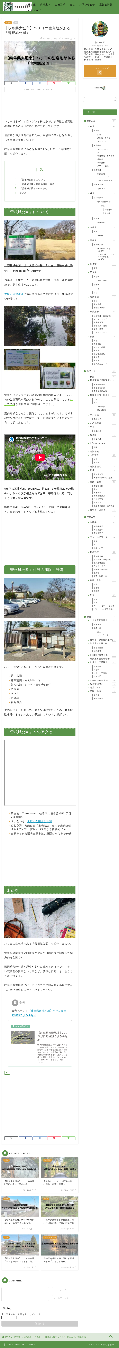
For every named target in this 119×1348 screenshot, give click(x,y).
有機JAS (101, 189)
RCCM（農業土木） (102, 655)
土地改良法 (98, 474)
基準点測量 (98, 648)
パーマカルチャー (104, 180)
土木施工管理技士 (102, 620)
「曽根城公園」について (32, 179)
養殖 (96, 232)
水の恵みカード (100, 364)
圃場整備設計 (99, 388)
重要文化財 (98, 486)
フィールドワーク (102, 537)
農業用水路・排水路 (102, 395)
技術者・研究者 (102, 510)
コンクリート (103, 635)
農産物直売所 (99, 354)
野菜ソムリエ (102, 687)
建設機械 (102, 451)
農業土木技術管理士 (102, 659)
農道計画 (97, 431)
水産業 (102, 227)
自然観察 (102, 552)
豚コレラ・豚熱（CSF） (104, 250)
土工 (99, 632)
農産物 (96, 131)
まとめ (23, 193)
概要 (96, 459)
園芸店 (96, 357)
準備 (96, 541)
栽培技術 (97, 145)
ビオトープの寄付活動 (103, 609)
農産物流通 (98, 322)
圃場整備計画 (99, 384)
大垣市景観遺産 (14, 294)
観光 (102, 336)
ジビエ (107, 213)
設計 (96, 403)
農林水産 (30, 4)
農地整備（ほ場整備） (102, 380)
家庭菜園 (101, 174)
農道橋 (102, 435)
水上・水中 (98, 548)
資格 (72, 4)
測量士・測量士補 (102, 643)
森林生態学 (98, 533)
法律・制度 (98, 185)
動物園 (96, 591)
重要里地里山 (99, 563)
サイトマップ (33, 10)
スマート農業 (103, 166)
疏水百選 (97, 502)
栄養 (99, 135)
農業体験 (97, 344)
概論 (102, 377)
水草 (96, 603)
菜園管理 (97, 170)
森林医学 (101, 223)
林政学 (96, 218)
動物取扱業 (98, 698)
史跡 (96, 489)
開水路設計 (102, 410)
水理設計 (101, 407)
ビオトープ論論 (100, 673)
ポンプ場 (102, 415)
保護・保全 (102, 580)
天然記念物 (98, 556)
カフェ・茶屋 (99, 347)
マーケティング (100, 319)
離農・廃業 (98, 329)
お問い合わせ (87, 4)
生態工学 (60, 4)
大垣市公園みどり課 (39, 821)
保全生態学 (98, 530)
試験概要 (97, 625)
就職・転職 (102, 691)
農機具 (100, 159)
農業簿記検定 (102, 684)
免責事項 (32, 1344)
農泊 (96, 341)
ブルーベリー (103, 149)
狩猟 (103, 206)
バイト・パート (100, 332)
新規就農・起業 (100, 326)
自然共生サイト (100, 566)
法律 (102, 470)
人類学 (96, 277)
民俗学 (102, 272)
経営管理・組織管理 (102, 316)
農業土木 (45, 4)
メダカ (96, 599)
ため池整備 (102, 423)
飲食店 (96, 351)
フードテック (103, 141)
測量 (96, 447)
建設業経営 (102, 467)
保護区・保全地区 (101, 569)
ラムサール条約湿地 (102, 560)
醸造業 (102, 264)
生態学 (102, 522)
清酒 (96, 268)
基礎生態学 (98, 526)
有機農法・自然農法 (105, 156)
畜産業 (102, 240)
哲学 (96, 293)
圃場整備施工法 (100, 391)
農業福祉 (102, 297)
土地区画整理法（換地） (104, 478)
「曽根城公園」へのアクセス (35, 188)
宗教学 (96, 285)
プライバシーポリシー (15, 1344)
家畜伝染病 (98, 245)
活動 (96, 584)
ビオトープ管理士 (102, 662)
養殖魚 (100, 236)
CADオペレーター (102, 680)
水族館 (96, 588)
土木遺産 (97, 493)
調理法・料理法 (104, 138)
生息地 (8, 22)
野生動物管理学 (104, 202)
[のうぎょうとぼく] (17, 11)
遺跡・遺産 (102, 482)
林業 (102, 193)
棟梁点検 (97, 439)
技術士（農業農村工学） (102, 640)
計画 (96, 399)
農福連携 (97, 304)
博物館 (96, 361)
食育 (96, 301)
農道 (102, 427)
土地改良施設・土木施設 (104, 506)
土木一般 (97, 628)
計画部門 (97, 676)
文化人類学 (102, 281)
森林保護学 (98, 198)
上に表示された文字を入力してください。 (23, 1314)
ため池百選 (98, 499)
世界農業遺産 (99, 496)
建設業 (96, 695)
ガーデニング (103, 177)
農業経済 (102, 312)
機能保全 (97, 419)
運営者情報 (105, 4)
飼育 (102, 595)
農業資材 (101, 163)
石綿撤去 (102, 455)
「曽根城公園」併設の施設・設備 (37, 184)
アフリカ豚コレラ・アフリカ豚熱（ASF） (105, 256)
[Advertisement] (39, 107)
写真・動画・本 (100, 576)
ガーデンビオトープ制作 (104, 606)
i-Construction (102, 443)
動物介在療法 (99, 308)
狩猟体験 (108, 210)
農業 (102, 126)
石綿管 (96, 463)
